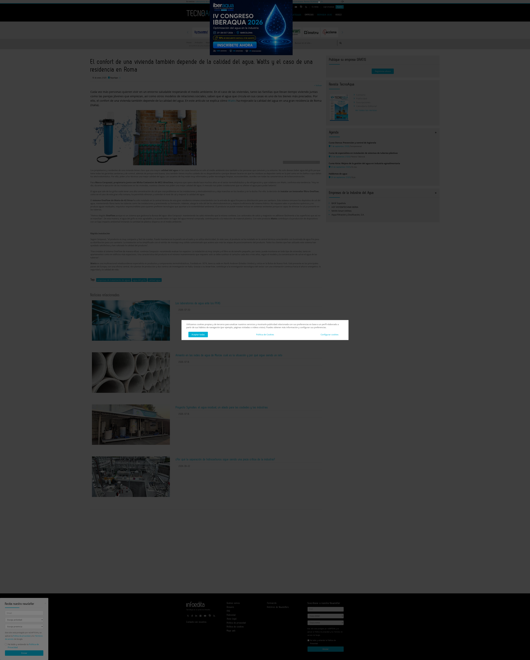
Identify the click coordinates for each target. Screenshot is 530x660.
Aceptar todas (198, 334)
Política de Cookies (265, 334)
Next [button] (342, 32)
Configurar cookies (329, 334)
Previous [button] (187, 32)
